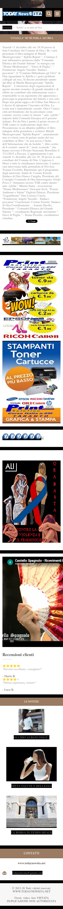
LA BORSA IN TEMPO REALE (31, 832)
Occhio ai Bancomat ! (31, 737)
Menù (57, 13)
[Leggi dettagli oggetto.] (31, 731)
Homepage (7, 27)
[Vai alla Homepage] (32, 14)
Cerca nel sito (49, 13)
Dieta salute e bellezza (31, 786)
